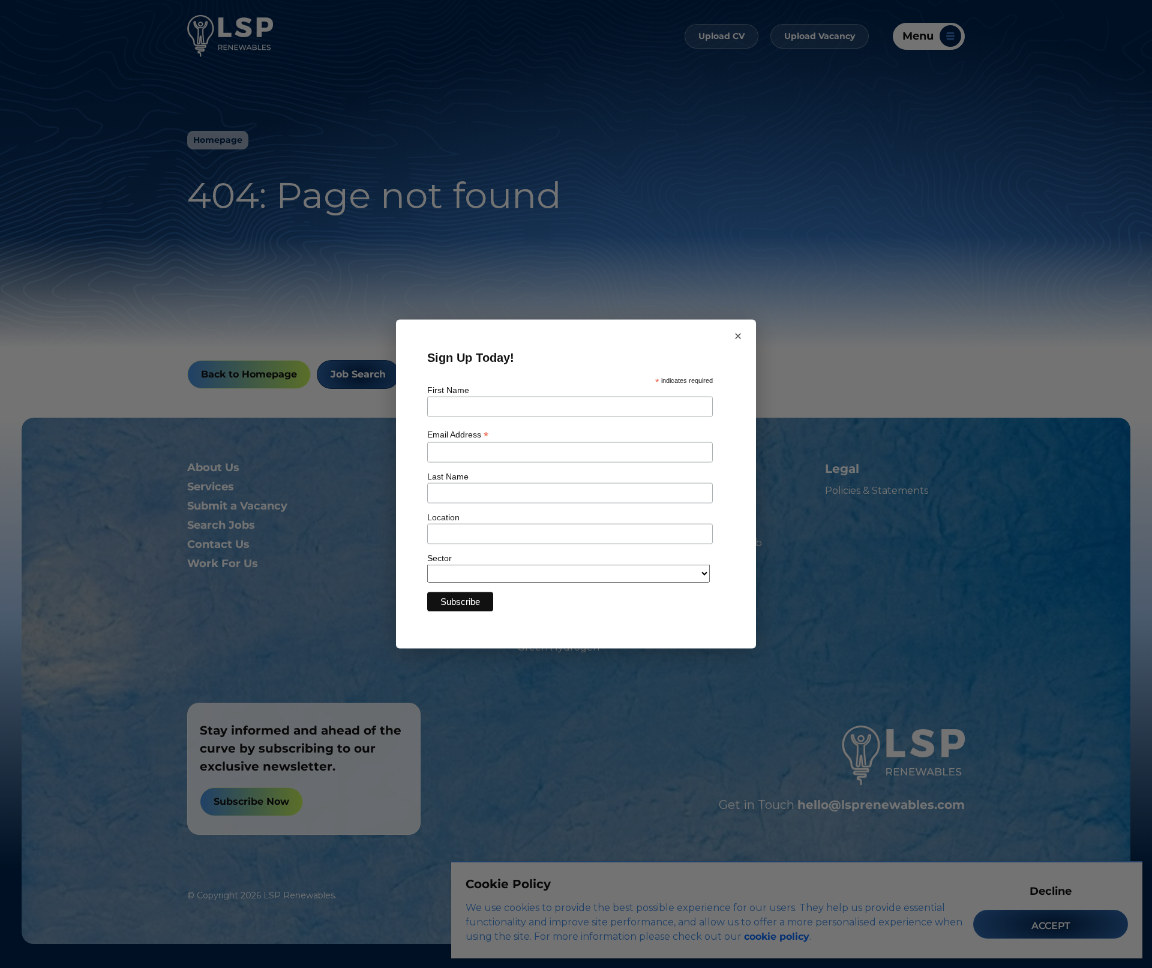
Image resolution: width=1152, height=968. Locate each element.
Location (443, 517)
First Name (448, 390)
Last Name (448, 476)
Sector (439, 557)
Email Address (457, 434)
